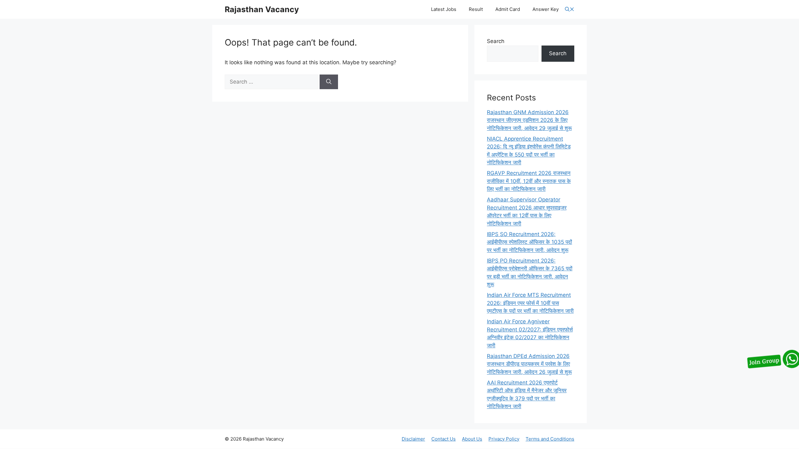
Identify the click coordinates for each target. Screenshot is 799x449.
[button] (569, 9)
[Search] (329, 82)
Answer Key (545, 9)
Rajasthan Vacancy (262, 9)
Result (476, 9)
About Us (472, 439)
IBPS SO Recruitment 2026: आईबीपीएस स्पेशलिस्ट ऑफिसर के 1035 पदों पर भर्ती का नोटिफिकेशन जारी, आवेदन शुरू (529, 242)
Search (495, 41)
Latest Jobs (443, 9)
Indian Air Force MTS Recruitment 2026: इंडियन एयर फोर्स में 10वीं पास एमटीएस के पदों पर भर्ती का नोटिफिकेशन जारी (530, 303)
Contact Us (443, 439)
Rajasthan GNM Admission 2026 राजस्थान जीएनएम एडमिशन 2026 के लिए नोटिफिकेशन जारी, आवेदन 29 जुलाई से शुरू (529, 120)
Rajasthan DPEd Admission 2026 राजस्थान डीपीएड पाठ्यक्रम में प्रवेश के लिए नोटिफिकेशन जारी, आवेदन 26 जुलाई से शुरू (529, 364)
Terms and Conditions (550, 439)
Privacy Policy (503, 439)
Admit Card (507, 9)
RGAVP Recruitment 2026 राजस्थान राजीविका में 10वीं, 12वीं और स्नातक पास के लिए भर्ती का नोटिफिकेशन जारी (529, 181)
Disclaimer (413, 439)
